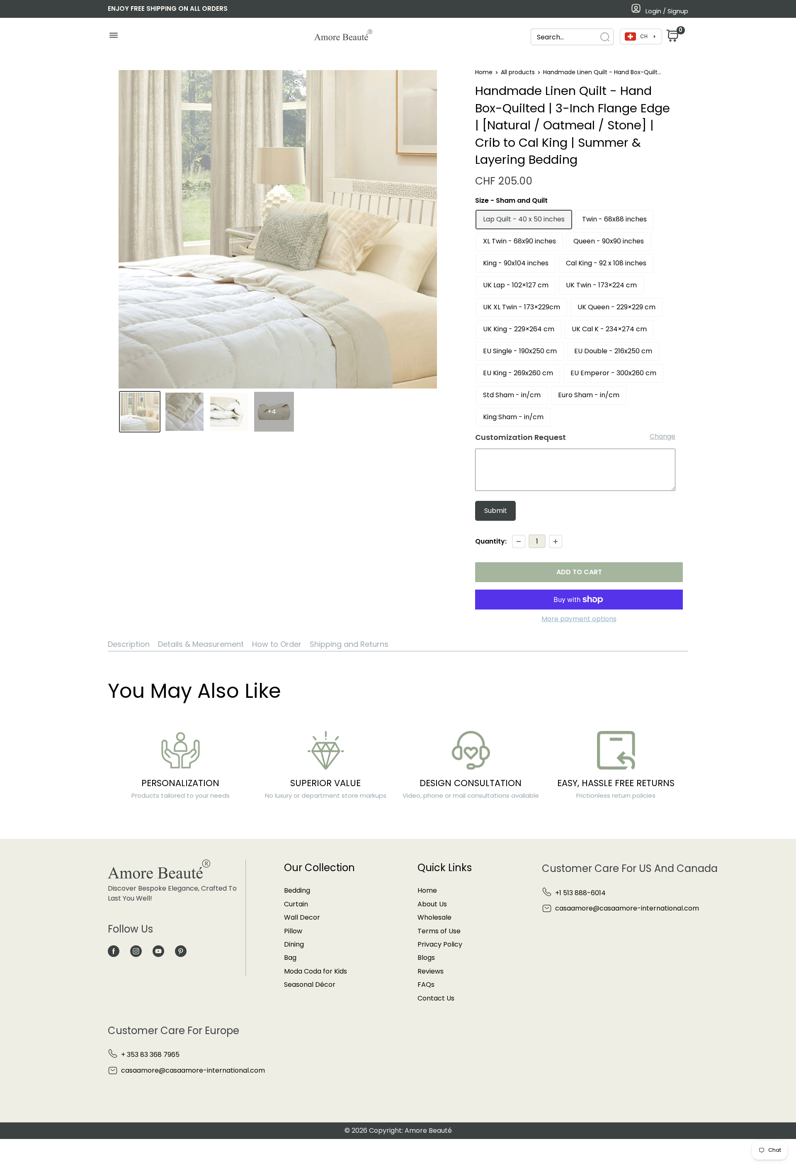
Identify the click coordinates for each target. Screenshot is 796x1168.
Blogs (426, 957)
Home (484, 72)
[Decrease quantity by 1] (518, 541)
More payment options (578, 619)
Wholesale (434, 917)
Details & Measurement (201, 644)
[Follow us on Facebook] (113, 951)
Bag (290, 957)
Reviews (430, 971)
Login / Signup (667, 11)
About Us (432, 904)
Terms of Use (439, 931)
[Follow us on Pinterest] (181, 951)
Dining (294, 944)
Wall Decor (302, 917)
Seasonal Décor (309, 984)
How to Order (276, 644)
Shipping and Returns (349, 644)
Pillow (293, 931)
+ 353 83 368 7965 (150, 1054)
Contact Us (435, 998)
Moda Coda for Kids (315, 971)
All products (518, 72)
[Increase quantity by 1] (555, 541)
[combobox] (565, 37)
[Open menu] (113, 37)
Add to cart (579, 572)
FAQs (425, 984)
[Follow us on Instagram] (136, 951)
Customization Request (520, 437)
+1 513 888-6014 (580, 893)
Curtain (296, 904)
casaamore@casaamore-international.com (627, 908)
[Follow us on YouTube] (158, 951)
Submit (495, 510)
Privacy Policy (439, 944)
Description (129, 644)
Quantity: (491, 541)
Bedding (297, 890)
